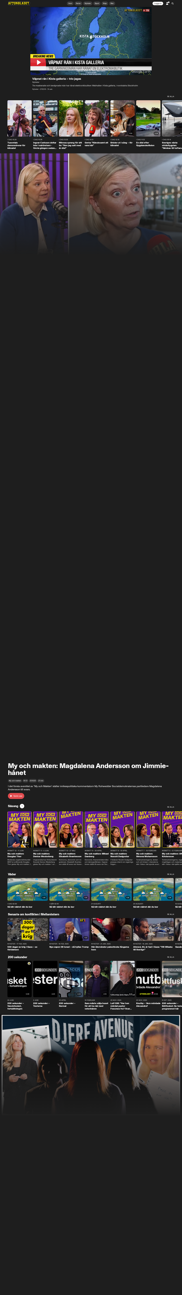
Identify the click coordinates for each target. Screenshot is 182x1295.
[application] (91, 41)
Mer (112, 3)
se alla (170, 96)
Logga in (157, 3)
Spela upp (17, 796)
